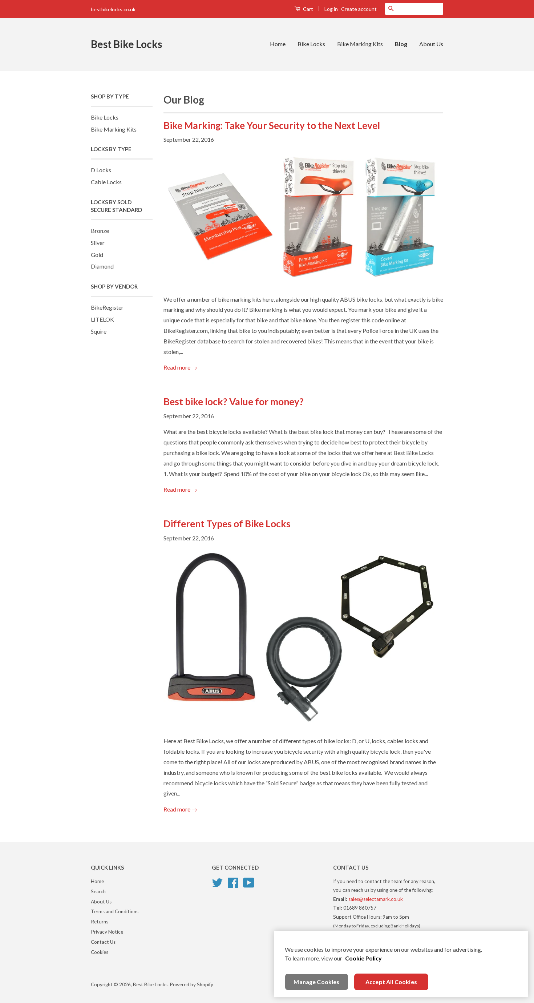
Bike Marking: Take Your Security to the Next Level (271, 125)
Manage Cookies (316, 981)
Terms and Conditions (114, 911)
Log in (331, 9)
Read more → (180, 367)
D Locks (101, 169)
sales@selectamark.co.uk (375, 899)
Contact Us (103, 942)
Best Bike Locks (126, 44)
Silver (98, 242)
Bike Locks (311, 43)
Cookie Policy (363, 958)
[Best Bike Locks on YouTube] (249, 882)
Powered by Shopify (191, 984)
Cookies (99, 952)
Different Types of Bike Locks (227, 523)
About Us (431, 43)
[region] (401, 964)
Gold (97, 254)
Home (278, 43)
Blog (401, 43)
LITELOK (102, 319)
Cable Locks (106, 181)
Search (98, 891)
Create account (359, 9)
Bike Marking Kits (360, 43)
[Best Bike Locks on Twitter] (217, 882)
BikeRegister (107, 307)
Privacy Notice (107, 932)
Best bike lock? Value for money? (233, 401)
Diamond (102, 266)
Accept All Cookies (391, 981)
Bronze (100, 230)
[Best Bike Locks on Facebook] (232, 882)
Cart (307, 9)
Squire (98, 331)
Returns (99, 922)
